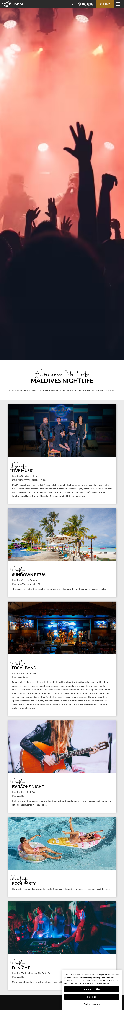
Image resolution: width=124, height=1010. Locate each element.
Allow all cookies (91, 989)
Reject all (92, 997)
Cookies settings (92, 1004)
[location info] (73, 4)
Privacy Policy (103, 983)
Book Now (105, 4)
